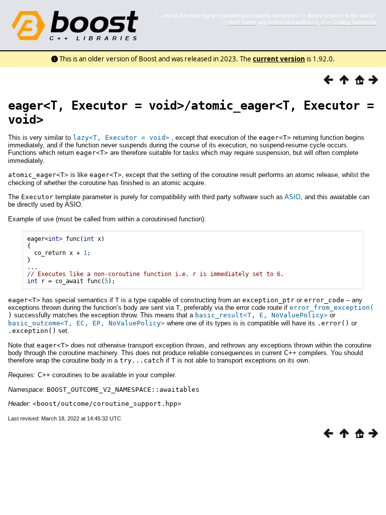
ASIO (292, 197)
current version (279, 58)
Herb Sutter (242, 22)
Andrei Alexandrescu (293, 22)
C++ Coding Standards (348, 22)
